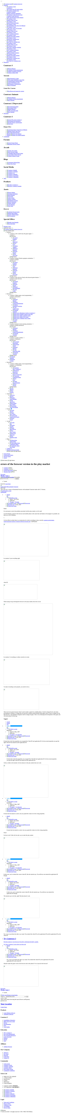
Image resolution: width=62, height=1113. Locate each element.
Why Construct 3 (8, 1032)
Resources (6, 62)
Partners (5, 1038)
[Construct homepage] (13, 4)
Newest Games (14, 152)
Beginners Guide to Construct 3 (27, 313)
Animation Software (8, 1014)
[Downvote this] (23, 503)
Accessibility (7, 1106)
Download (15, 106)
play (8, 724)
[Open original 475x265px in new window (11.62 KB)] (22, 579)
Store (5, 178)
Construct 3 (21, 233)
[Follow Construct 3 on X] (11, 173)
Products (6, 5)
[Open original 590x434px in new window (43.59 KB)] (26, 555)
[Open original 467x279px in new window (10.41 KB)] (21, 709)
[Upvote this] (11, 503)
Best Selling (14, 213)
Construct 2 (16, 337)
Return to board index (12, 995)
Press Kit (6, 1055)
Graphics (13, 199)
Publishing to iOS (15, 82)
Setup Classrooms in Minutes (20, 129)
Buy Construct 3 (14, 184)
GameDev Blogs (8, 1068)
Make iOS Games (24, 317)
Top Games (14, 150)
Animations (15, 193)
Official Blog (16, 162)
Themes (13, 203)
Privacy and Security (17, 122)
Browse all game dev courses (17, 91)
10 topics (12, 502)
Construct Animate (21, 258)
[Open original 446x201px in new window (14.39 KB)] (20, 599)
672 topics (12, 734)
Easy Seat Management (9, 1034)
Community (6, 136)
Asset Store (9, 393)
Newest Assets (15, 212)
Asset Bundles (14, 222)
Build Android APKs (17, 81)
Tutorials (12, 100)
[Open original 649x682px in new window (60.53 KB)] (28, 654)
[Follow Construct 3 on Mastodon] (12, 177)
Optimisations (17, 84)
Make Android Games (25, 315)
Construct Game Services (24, 277)
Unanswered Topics (8, 455)
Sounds (16, 200)
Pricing (5, 1023)
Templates (13, 202)
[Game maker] (13, 229)
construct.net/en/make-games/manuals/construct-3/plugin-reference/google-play (29, 521)
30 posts (17, 502)
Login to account (15, 449)
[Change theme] (14, 451)
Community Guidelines (9, 1070)
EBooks (13, 195)
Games (12, 198)
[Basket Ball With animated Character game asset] (1, 485)
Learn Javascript (7, 1036)
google (8, 722)
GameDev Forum (8, 1065)
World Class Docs (15, 131)
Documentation (7, 1024)
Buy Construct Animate (15, 186)
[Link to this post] (10, 504)
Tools (11, 206)
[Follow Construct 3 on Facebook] (12, 175)
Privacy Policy (7, 1103)
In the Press (6, 1056)
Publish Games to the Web (26, 314)
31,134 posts (19, 734)
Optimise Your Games (25, 318)
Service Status (7, 1107)
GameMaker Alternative (9, 1020)
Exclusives (12, 216)
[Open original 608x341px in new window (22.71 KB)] (27, 684)
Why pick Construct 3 (16, 119)
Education (6, 113)
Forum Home (14, 143)
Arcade (8, 421)
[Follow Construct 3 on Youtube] (12, 171)
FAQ (11, 124)
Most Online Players (16, 154)
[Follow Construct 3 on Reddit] (12, 170)
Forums (9, 408)
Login (9, 226)
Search (5, 457)
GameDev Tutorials (8, 1066)
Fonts (11, 196)
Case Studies (7, 1027)
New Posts (13, 164)
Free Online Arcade (8, 1069)
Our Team (6, 1054)
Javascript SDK (14, 110)
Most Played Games (18, 153)
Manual (13, 68)
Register (6, 226)
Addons (13, 192)
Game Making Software (9, 1013)
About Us (6, 1052)
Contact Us (9, 448)
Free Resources (17, 121)
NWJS (14, 108)
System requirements (18, 70)
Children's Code (7, 1105)
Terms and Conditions (9, 1102)
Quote (14, 506)
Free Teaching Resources (10, 1035)
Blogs (8, 439)
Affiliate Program (8, 1046)
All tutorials (13, 85)
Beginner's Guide (14, 78)
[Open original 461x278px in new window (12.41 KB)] (21, 986)
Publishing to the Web (18, 80)
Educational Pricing (15, 132)
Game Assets (7, 1063)
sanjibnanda (3, 492)
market (8, 723)
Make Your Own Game (9, 1021)
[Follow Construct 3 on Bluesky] (12, 174)
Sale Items (12, 223)
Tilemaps (12, 204)
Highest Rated (14, 214)
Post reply (3, 474)
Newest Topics (16, 144)
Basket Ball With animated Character (9, 486)
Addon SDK (15, 72)
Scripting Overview (16, 71)
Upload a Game (15, 156)
